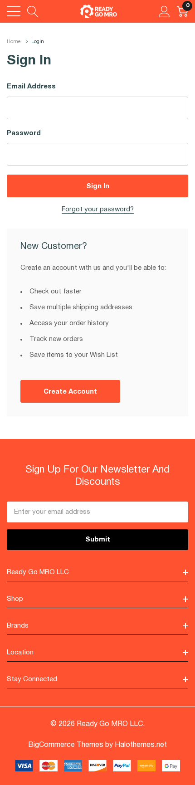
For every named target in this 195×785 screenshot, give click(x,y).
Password (24, 133)
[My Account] (164, 11)
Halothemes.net (141, 745)
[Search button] (33, 11)
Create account (70, 392)
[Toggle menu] (13, 11)
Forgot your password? (98, 209)
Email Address (31, 86)
